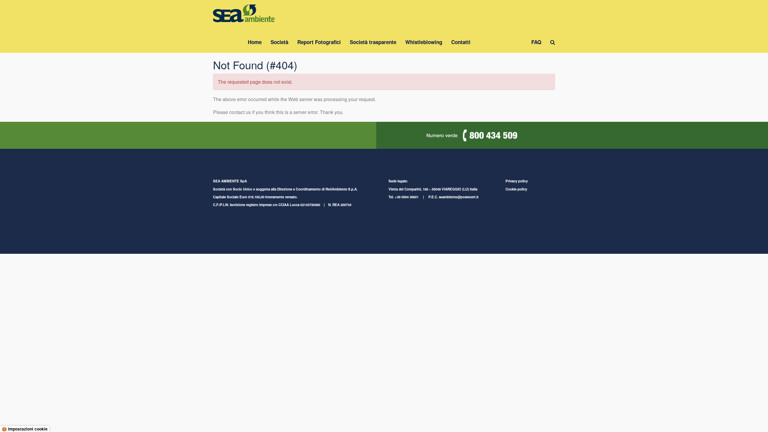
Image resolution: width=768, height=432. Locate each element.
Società (279, 42)
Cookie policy (516, 189)
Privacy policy (517, 181)
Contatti (460, 42)
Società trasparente (373, 42)
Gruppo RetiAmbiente (501, 42)
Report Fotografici (319, 42)
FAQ (536, 42)
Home (255, 42)
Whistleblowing (423, 42)
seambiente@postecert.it (458, 197)
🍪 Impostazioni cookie (25, 429)
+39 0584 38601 (406, 197)
